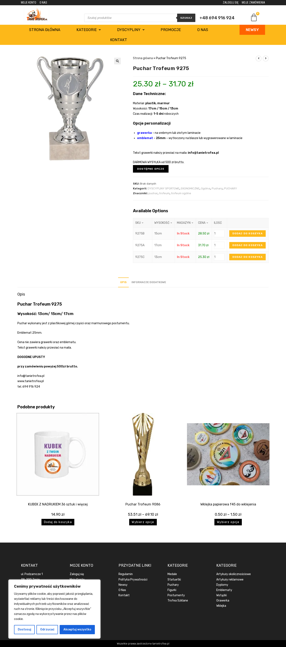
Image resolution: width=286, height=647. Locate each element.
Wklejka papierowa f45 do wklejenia (228, 504)
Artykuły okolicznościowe (233, 574)
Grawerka (222, 600)
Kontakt (118, 40)
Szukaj (186, 17)
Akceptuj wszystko (77, 629)
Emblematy (224, 590)
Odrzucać (47, 629)
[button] (117, 61)
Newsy (123, 585)
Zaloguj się (77, 574)
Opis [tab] (123, 282)
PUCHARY (230, 188)
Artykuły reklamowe (229, 579)
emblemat (145, 138)
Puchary (217, 188)
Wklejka (221, 606)
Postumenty (176, 595)
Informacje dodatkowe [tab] (148, 282)
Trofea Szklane (177, 600)
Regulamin (126, 574)
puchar (153, 193)
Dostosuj (24, 629)
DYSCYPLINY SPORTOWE (163, 188)
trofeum (164, 193)
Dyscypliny (128, 29)
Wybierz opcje (143, 522)
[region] (54, 609)
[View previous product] (259, 58)
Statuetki (174, 579)
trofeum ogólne (181, 193)
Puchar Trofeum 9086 (142, 504)
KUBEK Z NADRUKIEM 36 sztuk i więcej (58, 504)
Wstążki (221, 595)
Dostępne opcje (150, 168)
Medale (172, 574)
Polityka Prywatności (133, 579)
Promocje (171, 29)
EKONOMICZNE (190, 188)
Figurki (171, 590)
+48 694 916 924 (217, 17)
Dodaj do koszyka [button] (58, 522)
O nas (202, 29)
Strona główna (44, 29)
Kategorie (86, 29)
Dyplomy (222, 585)
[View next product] (266, 58)
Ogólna (205, 188)
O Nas (122, 590)
